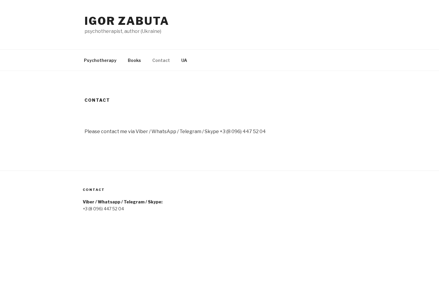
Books (134, 60)
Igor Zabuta (127, 21)
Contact (161, 60)
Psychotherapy (100, 60)
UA (184, 60)
